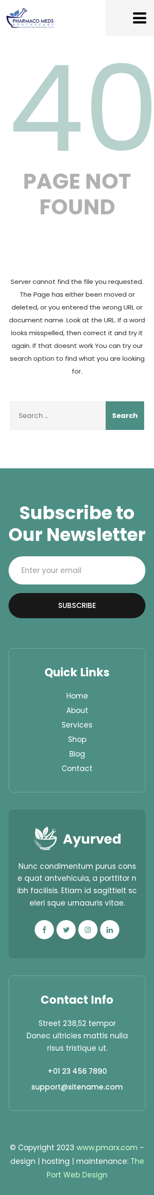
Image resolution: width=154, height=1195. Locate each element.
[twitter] (66, 929)
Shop (77, 739)
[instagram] (88, 929)
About (77, 710)
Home (77, 696)
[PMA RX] (29, 18)
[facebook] (44, 929)
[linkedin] (109, 929)
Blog (77, 754)
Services (77, 725)
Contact (77, 768)
